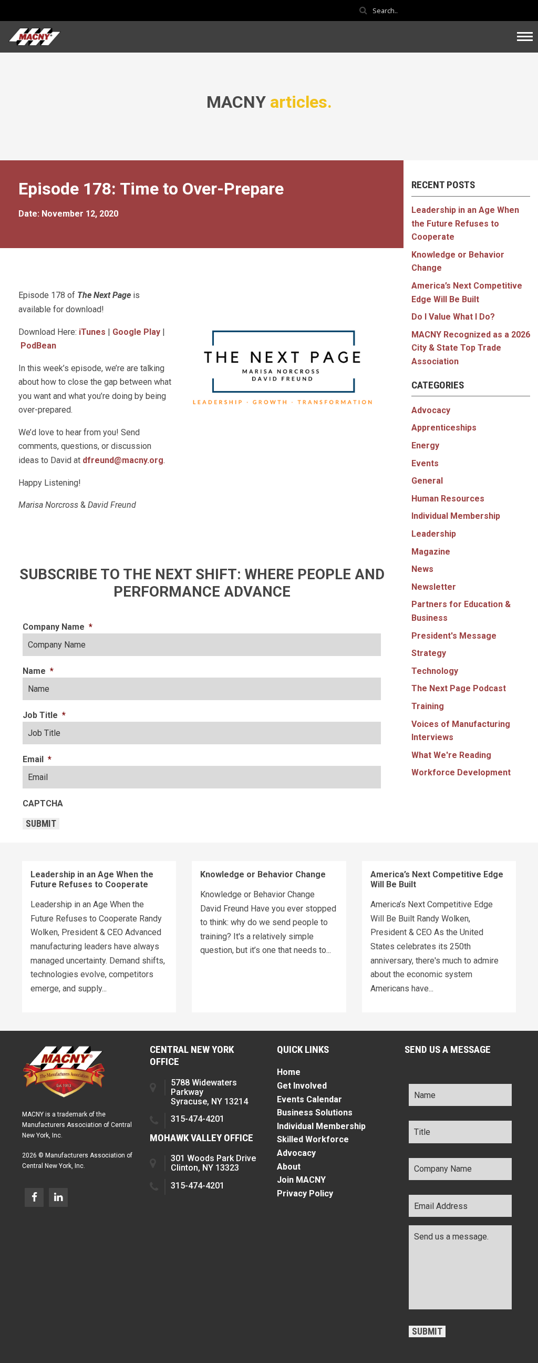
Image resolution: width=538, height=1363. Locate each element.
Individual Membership (455, 516)
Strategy (428, 653)
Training (427, 706)
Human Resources (447, 499)
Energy (425, 445)
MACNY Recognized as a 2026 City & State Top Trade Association (470, 348)
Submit (41, 823)
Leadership (433, 534)
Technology (434, 671)
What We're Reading (451, 755)
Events (425, 463)
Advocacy (430, 410)
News (422, 569)
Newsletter (433, 587)
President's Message (453, 636)
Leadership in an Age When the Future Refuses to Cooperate (465, 223)
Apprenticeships (444, 428)
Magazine (430, 552)
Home (289, 1072)
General (427, 481)
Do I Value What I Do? (453, 317)
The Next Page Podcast (458, 688)
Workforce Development (461, 772)
